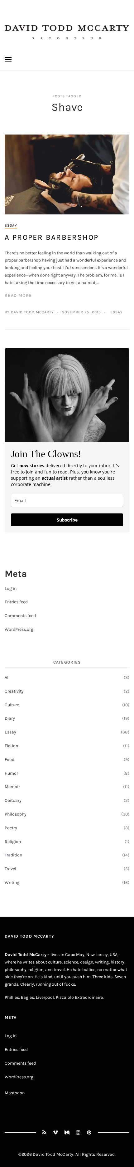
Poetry (11, 828)
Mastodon (15, 1093)
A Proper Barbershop (52, 237)
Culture (12, 705)
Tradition (13, 855)
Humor (11, 773)
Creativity (14, 691)
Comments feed (20, 615)
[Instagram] (78, 1132)
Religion (13, 841)
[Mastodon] (67, 1132)
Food (9, 759)
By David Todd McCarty (29, 312)
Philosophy (15, 814)
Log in (11, 588)
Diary (10, 718)
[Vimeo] (55, 1132)
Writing (12, 882)
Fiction (11, 745)
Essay (11, 225)
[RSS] (44, 1132)
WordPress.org (19, 629)
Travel (10, 868)
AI (6, 677)
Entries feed (16, 602)
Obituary (13, 800)
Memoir (12, 786)
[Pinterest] (89, 1132)
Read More (18, 295)
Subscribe (67, 520)
